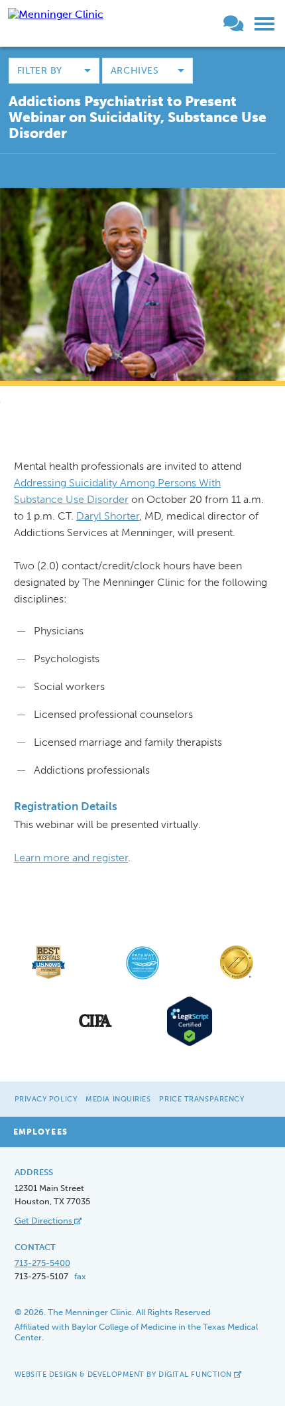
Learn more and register (71, 857)
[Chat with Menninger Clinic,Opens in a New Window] (236, 26)
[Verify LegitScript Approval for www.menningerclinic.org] (189, 1044)
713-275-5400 (42, 1263)
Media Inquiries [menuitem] (118, 1099)
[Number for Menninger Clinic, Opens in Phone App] (218, 26)
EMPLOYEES (40, 1132)
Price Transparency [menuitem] (201, 1099)
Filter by (39, 70)
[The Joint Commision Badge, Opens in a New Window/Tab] (236, 978)
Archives (134, 70)
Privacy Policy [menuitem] (46, 1099)
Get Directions (44, 1221)
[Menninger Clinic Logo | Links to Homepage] (55, 14)
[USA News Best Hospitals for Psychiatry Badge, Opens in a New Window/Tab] (48, 978)
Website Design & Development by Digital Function (125, 1374)
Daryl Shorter (107, 516)
